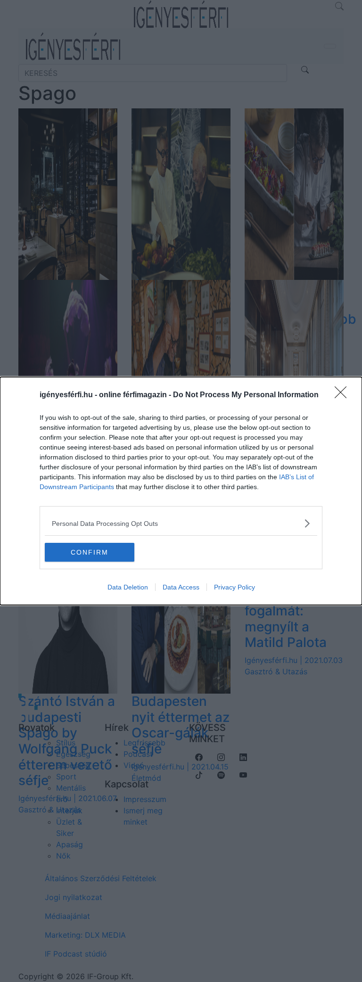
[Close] (344, 395)
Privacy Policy (234, 587)
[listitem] (181, 523)
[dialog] (181, 491)
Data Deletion (127, 587)
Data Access (181, 587)
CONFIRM (89, 552)
